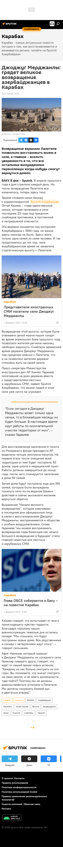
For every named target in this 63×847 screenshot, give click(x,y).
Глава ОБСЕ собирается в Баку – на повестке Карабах (31, 602)
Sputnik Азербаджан (45, 202)
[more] (57, 322)
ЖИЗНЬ (30, 700)
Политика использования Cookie (19, 791)
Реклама (6, 808)
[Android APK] (12, 818)
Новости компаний (12, 804)
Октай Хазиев (22, 706)
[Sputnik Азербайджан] (10, 25)
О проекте (7, 778)
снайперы (28, 713)
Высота (35, 706)
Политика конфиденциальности (19, 787)
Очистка (16, 713)
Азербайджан (44, 700)
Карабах (10, 302)
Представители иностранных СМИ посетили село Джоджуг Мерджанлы (29, 311)
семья (6, 713)
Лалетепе (7, 706)
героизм (41, 713)
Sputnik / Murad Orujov (14, 134)
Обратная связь (32, 804)
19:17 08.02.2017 (10, 93)
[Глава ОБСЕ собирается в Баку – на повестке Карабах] (31, 570)
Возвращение (49, 706)
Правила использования (15, 782)
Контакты (19, 778)
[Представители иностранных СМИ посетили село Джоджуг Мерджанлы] (31, 276)
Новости (19, 700)
